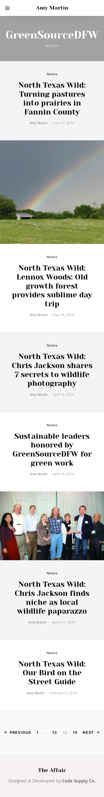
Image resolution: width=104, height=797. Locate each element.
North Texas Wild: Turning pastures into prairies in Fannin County (52, 98)
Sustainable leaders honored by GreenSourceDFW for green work (52, 449)
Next (88, 732)
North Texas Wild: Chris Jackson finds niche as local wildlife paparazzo (52, 597)
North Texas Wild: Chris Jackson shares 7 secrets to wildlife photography (52, 370)
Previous (20, 732)
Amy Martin (52, 8)
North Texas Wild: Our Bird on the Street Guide (52, 673)
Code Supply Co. (79, 780)
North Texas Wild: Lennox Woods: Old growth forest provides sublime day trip (52, 286)
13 (54, 732)
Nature (52, 74)
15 (75, 732)
